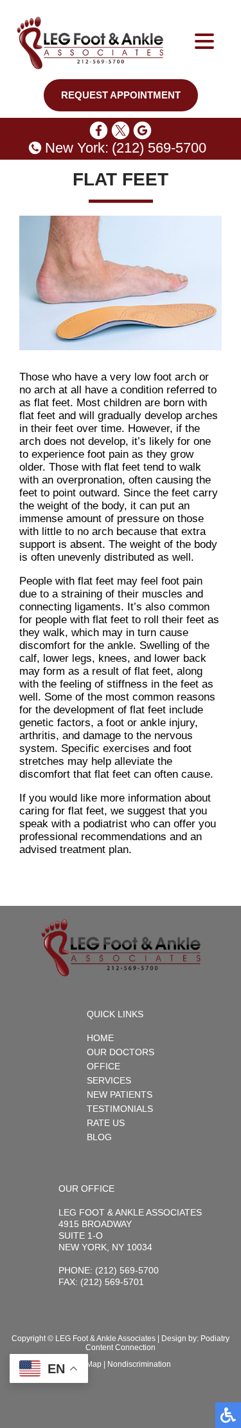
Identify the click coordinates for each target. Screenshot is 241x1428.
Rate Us (106, 1123)
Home (100, 1038)
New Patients (119, 1094)
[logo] (90, 42)
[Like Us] (98, 130)
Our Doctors (120, 1052)
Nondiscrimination (139, 1364)
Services (109, 1080)
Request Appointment (121, 95)
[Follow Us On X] (120, 130)
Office (103, 1066)
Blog (99, 1137)
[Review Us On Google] (142, 130)
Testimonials (120, 1109)
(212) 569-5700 (159, 148)
